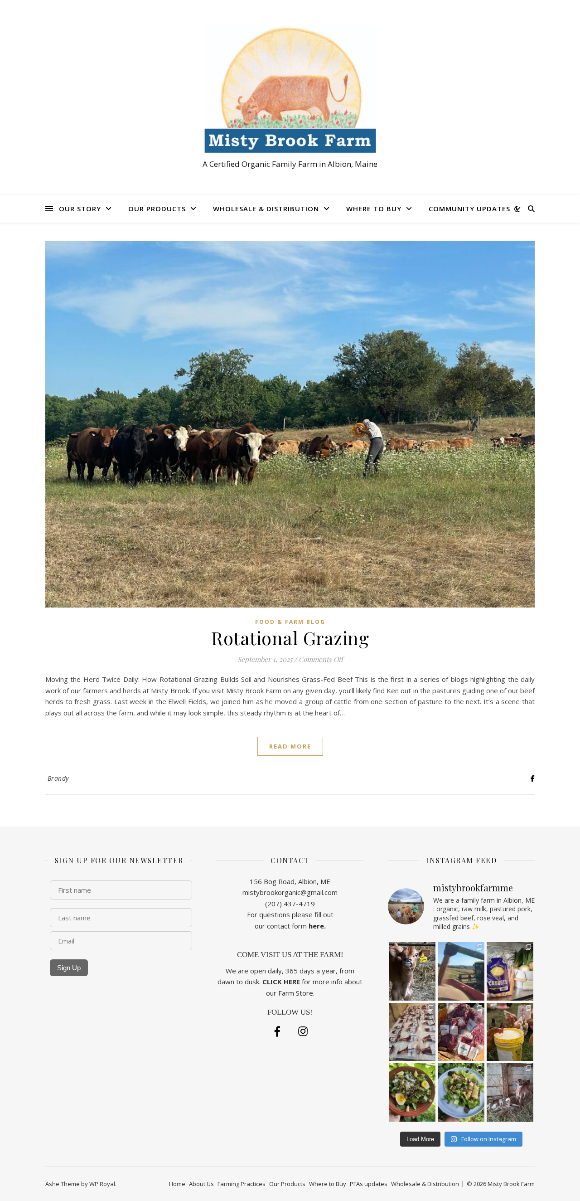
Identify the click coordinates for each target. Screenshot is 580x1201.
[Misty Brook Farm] (290, 89)
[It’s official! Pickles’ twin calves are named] (510, 1092)
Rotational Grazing (290, 638)
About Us (201, 1184)
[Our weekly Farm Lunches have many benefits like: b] (412, 1092)
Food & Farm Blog (290, 622)
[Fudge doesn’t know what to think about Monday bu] (412, 971)
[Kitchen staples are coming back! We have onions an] (510, 971)
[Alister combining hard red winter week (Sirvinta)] (461, 971)
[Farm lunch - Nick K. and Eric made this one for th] (461, 1092)
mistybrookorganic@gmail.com (290, 892)
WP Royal (102, 1184)
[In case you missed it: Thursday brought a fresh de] (412, 1032)
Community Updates (469, 208)
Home (177, 1184)
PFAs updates (368, 1184)
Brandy (58, 778)
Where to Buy (373, 208)
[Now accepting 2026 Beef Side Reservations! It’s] (461, 1032)
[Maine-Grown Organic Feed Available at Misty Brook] (510, 1032)
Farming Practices (242, 1184)
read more (290, 746)
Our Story (80, 208)
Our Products (157, 208)
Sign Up (69, 968)
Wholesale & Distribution (266, 208)
